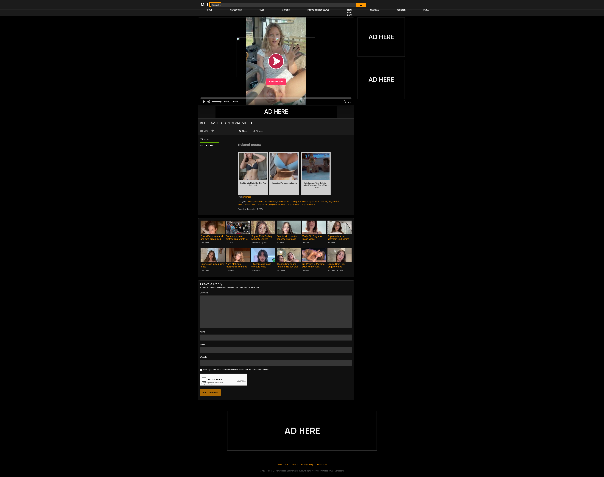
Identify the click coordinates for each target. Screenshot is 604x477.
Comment (205, 293)
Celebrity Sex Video (298, 202)
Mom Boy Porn (349, 12)
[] (361, 5)
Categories (236, 10)
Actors (286, 10)
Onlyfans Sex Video (277, 204)
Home (209, 10)
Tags (262, 10)
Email (203, 344)
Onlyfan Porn (313, 202)
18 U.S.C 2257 (283, 465)
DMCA (426, 10)
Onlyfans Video (293, 204)
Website (203, 357)
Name (203, 332)
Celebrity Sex (283, 202)
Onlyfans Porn (250, 204)
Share (259, 131)
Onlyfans (323, 202)
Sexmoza (374, 10)
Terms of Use (321, 465)
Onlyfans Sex (262, 204)
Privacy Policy (307, 465)
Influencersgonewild (318, 10)
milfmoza (247, 197)
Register (401, 10)
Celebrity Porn (270, 202)
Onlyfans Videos (308, 204)
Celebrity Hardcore (255, 202)
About (244, 131)
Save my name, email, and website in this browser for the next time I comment (236, 370)
